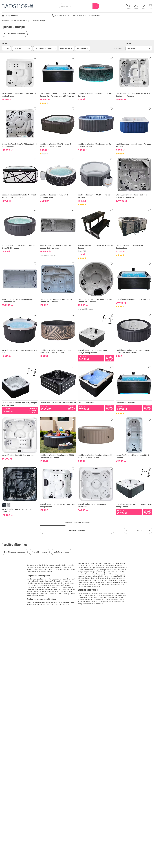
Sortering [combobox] (131, 48)
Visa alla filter (82, 48)
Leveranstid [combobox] (65, 48)
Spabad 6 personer (39, 552)
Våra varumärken (79, 15)
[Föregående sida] (127, 531)
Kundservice (128, 8)
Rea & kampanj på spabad (14, 34)
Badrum (6, 21)
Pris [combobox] (4, 48)
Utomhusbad (16, 21)
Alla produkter (12, 15)
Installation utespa (61, 552)
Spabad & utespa (38, 21)
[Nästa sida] (149, 531)
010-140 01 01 (61, 15)
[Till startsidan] (17, 6)
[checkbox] (22, 48)
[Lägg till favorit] (35, 58)
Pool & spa (26, 21)
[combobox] (138, 531)
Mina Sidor (136, 8)
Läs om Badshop (95, 15)
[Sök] (96, 6)
